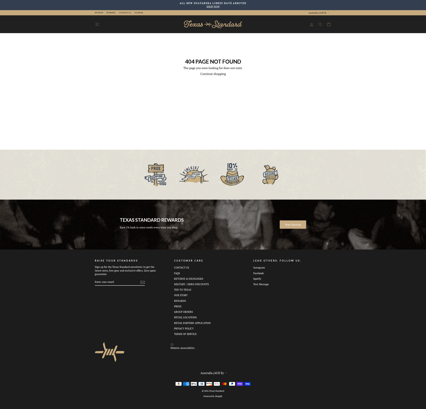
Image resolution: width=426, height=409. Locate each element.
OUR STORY (181, 295)
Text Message (261, 284)
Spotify (257, 278)
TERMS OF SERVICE (185, 334)
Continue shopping (213, 74)
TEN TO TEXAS (182, 289)
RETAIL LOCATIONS (185, 317)
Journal (138, 12)
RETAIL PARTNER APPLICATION (192, 323)
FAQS (177, 273)
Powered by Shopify (213, 396)
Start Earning (293, 224)
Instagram (259, 267)
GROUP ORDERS (183, 311)
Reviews (99, 12)
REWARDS (180, 300)
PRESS (177, 306)
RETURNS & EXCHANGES (188, 278)
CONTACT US (181, 267)
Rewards (110, 12)
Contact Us (125, 12)
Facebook (258, 273)
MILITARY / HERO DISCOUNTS (191, 284)
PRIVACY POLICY (184, 328)
